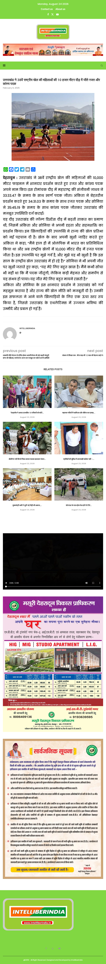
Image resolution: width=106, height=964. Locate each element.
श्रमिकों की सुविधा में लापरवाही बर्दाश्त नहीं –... (78, 459)
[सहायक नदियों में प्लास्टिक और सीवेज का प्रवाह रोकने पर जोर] (78, 392)
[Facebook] (48, 14)
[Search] (101, 66)
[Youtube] (57, 14)
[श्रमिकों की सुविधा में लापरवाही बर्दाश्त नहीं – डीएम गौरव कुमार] (78, 438)
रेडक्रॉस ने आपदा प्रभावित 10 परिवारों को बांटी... (27, 413)
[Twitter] (52, 14)
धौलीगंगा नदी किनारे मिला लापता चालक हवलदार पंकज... (27, 459)
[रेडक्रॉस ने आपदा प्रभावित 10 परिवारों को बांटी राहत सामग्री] (27, 392)
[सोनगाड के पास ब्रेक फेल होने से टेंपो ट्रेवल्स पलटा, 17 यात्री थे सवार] (78, 484)
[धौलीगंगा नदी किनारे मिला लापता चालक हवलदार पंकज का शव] (27, 438)
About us (60, 9)
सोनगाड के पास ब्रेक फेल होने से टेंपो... (79, 505)
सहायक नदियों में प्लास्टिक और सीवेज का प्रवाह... (78, 413)
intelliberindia (27, 328)
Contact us (47, 9)
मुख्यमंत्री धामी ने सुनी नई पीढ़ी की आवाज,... (27, 505)
